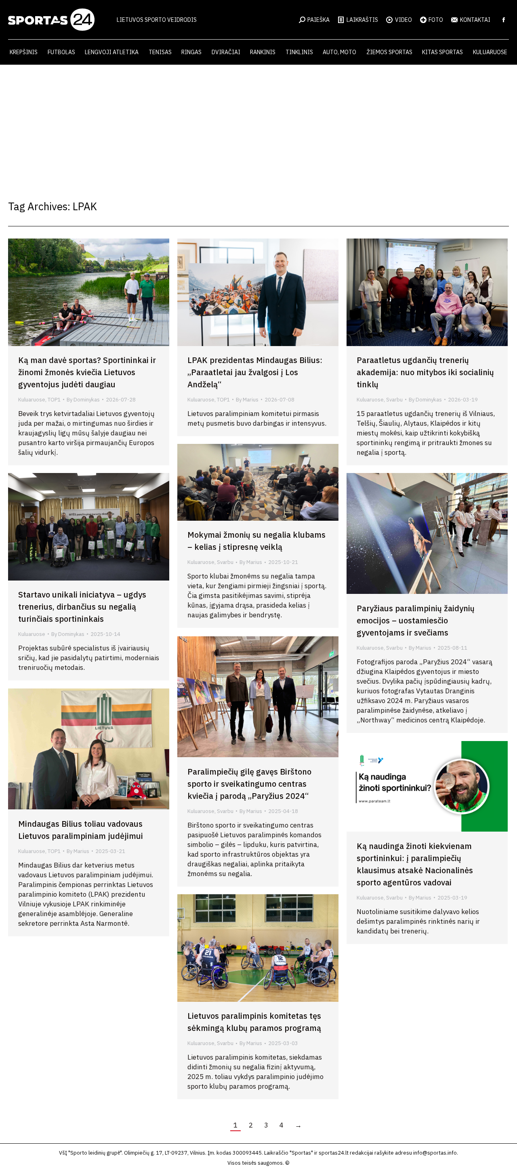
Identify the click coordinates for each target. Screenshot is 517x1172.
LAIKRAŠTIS (362, 19)
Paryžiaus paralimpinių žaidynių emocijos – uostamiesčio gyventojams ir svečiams (416, 620)
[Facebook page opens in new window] (503, 20)
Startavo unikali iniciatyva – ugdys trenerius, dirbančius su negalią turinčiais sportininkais (82, 606)
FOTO (436, 19)
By (83, 399)
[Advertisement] (258, 125)
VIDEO (403, 19)
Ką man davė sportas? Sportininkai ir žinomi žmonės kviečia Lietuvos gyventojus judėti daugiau (87, 372)
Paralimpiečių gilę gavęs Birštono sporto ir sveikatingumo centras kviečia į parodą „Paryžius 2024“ (249, 783)
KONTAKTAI (475, 19)
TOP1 (54, 399)
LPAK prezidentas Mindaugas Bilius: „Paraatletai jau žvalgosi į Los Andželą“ (254, 372)
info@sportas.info (435, 1152)
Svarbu (394, 399)
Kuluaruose (31, 399)
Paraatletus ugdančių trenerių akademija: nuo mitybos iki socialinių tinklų (425, 372)
